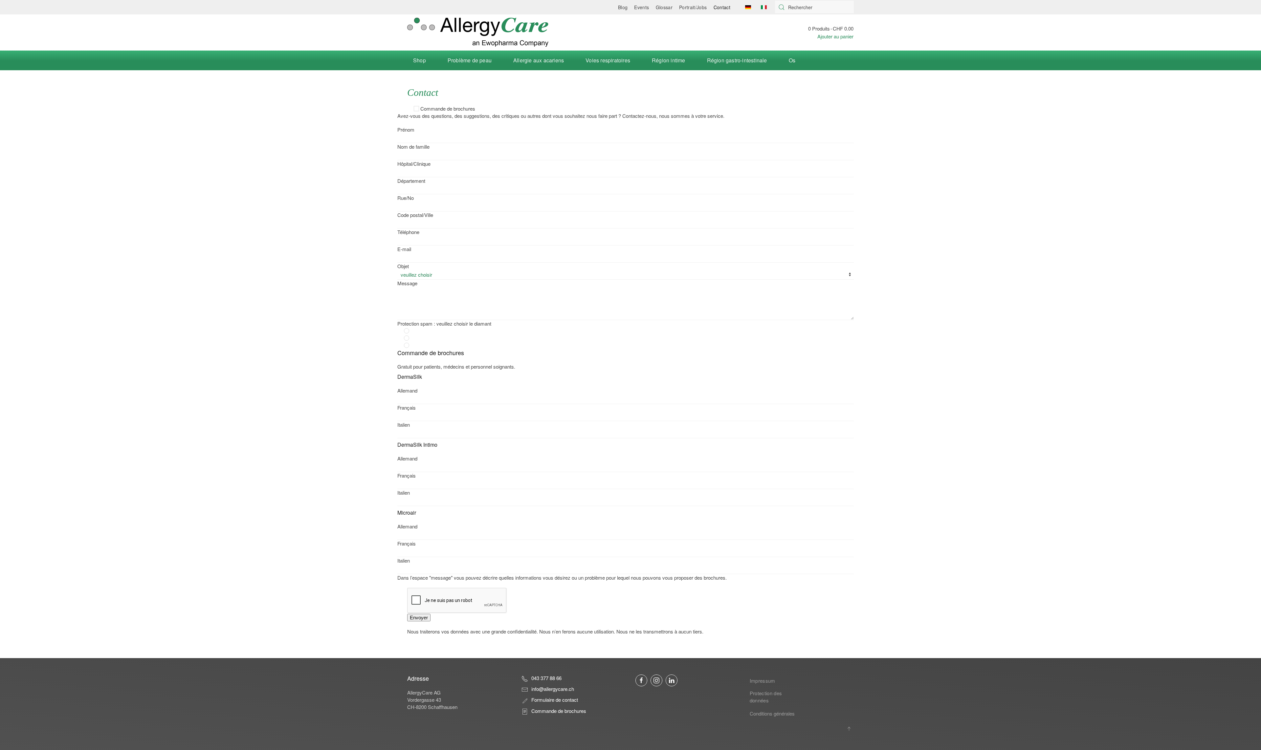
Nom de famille (413, 146)
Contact (722, 7)
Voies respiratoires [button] (608, 60)
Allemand (407, 390)
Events (641, 7)
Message (407, 283)
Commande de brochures (447, 108)
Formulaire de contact (554, 699)
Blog (623, 7)
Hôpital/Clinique (414, 163)
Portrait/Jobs (693, 7)
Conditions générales (772, 713)
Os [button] (792, 60)
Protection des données (766, 697)
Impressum (762, 680)
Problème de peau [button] (470, 60)
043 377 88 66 (546, 678)
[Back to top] (849, 729)
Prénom (405, 129)
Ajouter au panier (835, 36)
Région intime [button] (668, 60)
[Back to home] (477, 32)
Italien (403, 424)
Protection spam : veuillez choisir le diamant (444, 323)
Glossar (664, 7)
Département (411, 180)
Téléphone (408, 231)
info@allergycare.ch (552, 688)
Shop (419, 60)
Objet (403, 266)
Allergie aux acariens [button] (538, 60)
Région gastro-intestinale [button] (737, 60)
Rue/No (405, 197)
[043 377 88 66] (524, 678)
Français (406, 407)
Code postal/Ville (415, 214)
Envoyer (419, 617)
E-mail (404, 249)
